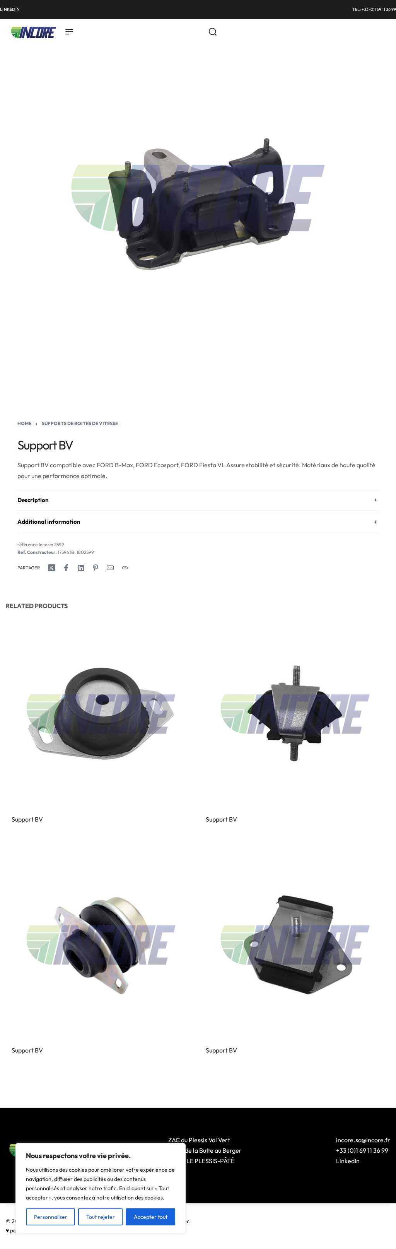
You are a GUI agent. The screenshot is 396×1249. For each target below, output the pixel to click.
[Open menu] (69, 32)
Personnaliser (50, 1216)
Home (24, 423)
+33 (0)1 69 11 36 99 (362, 1150)
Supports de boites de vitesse (80, 423)
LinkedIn (348, 1161)
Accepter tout (150, 1216)
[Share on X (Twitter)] (51, 567)
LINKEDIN (10, 9)
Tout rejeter (100, 1216)
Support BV (27, 819)
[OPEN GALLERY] (198, 198)
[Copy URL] (124, 567)
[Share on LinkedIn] (80, 567)
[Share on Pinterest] (95, 567)
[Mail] (110, 567)
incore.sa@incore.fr (363, 1140)
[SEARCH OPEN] (212, 31)
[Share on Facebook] (66, 567)
